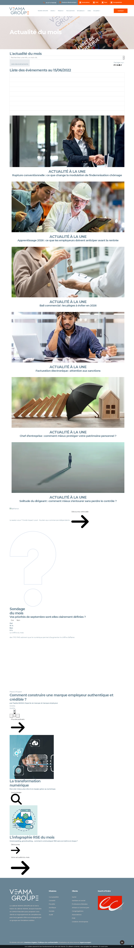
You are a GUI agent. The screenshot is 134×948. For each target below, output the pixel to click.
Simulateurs (80, 10)
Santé (74, 897)
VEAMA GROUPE (43, 10)
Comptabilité (54, 897)
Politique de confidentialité (48, 942)
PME (73, 918)
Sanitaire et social (78, 900)
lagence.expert (85, 942)
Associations (76, 915)
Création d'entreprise (80, 922)
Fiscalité (52, 904)
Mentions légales (30, 942)
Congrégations (77, 911)
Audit (51, 915)
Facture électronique (69, 2)
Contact (121, 11)
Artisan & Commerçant (80, 907)
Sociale (51, 911)
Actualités (96, 10)
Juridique (52, 907)
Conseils (52, 900)
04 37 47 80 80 (51, 2)
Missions (60, 10)
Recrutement (70, 10)
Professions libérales (80, 904)
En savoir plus (103, 946)
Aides (89, 10)
